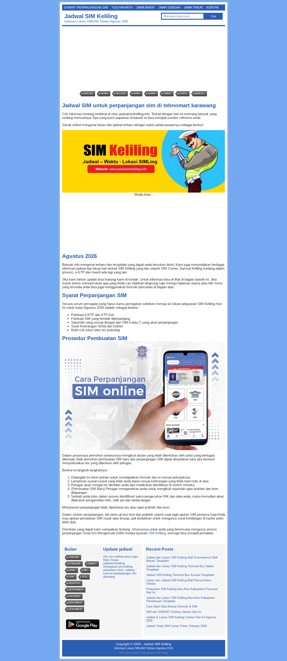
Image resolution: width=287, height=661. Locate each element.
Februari (74, 563)
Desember (75, 609)
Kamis (151, 93)
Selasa (120, 93)
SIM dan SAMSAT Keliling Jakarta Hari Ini (173, 612)
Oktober (74, 596)
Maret (92, 563)
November (75, 602)
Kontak (212, 7)
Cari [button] (213, 16)
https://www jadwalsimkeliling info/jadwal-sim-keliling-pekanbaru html (118, 565)
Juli (84, 576)
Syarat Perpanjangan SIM (86, 7)
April (72, 570)
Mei (86, 570)
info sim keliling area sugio (120, 556)
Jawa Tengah (169, 7)
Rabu (137, 93)
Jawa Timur (193, 7)
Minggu (199, 93)
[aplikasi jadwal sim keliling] (83, 629)
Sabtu (183, 93)
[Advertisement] (144, 58)
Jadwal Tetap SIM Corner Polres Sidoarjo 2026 (176, 626)
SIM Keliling (157, 533)
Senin (104, 93)
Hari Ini (88, 93)
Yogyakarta (122, 7)
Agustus (74, 583)
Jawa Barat (145, 7)
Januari (74, 557)
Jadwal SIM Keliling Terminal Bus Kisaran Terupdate (180, 575)
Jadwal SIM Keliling (91, 16)
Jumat (167, 93)
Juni (71, 576)
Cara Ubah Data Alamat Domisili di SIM (171, 606)
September (76, 589)
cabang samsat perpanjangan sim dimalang (120, 573)
